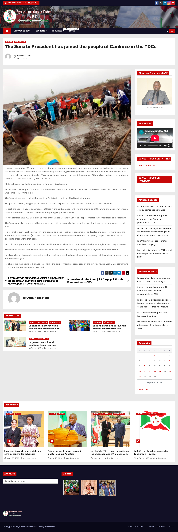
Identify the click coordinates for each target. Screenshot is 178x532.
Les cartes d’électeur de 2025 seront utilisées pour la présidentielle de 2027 (154, 253)
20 (140, 371)
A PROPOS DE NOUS (22, 31)
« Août (140, 389)
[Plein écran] (169, 145)
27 (140, 377)
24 (160, 371)
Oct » (147, 389)
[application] (155, 138)
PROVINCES (59, 30)
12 (169, 360)
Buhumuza (97, 322)
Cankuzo (9, 42)
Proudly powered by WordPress (15, 527)
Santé (18, 414)
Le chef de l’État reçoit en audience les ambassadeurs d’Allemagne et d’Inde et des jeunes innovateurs (154, 232)
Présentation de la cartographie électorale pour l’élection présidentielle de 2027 (152, 219)
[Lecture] (140, 145)
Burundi (32, 322)
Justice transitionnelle (153, 414)
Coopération (42, 322)
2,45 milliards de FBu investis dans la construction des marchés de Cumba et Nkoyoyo (110, 328)
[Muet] (165, 145)
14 (145, 366)
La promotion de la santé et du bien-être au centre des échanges (23, 452)
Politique (61, 414)
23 (155, 371)
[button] (167, 30)
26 (170, 371)
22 (150, 371)
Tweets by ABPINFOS (147, 165)
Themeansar (49, 527)
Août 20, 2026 (35, 331)
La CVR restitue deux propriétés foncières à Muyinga (151, 452)
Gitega (53, 414)
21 (145, 371)
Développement (20, 42)
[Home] (7, 31)
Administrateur (24, 56)
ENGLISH (72, 31)
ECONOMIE (41, 31)
